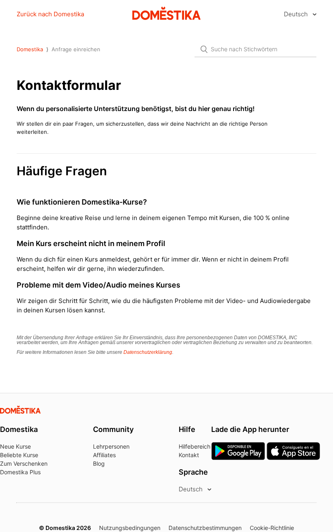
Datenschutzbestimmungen (205, 527)
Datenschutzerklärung (147, 352)
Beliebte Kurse (19, 454)
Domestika (30, 49)
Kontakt (189, 454)
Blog (99, 463)
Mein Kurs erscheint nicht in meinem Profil (91, 243)
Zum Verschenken (24, 463)
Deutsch (296, 14)
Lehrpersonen (111, 446)
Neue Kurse (15, 446)
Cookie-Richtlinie (272, 527)
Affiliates (104, 454)
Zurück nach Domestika (50, 14)
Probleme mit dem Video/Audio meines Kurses (98, 285)
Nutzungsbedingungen (129, 527)
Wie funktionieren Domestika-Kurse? (82, 202)
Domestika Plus (20, 472)
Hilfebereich (194, 446)
